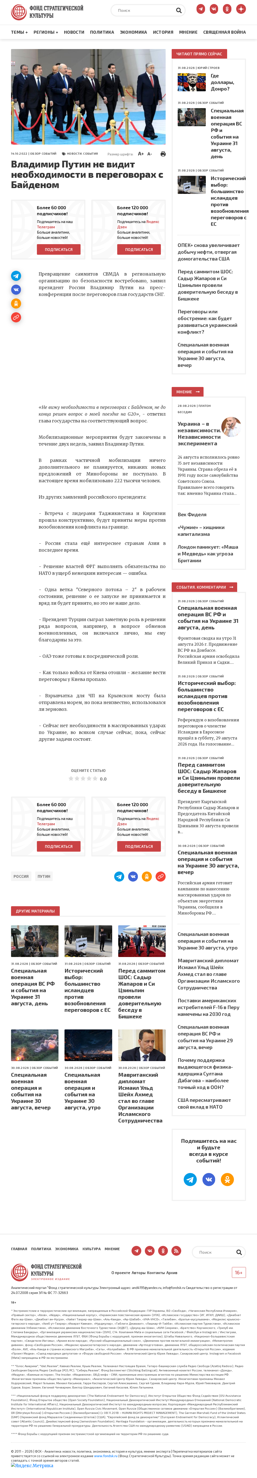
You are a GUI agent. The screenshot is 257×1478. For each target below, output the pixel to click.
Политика (102, 31)
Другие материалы (35, 911)
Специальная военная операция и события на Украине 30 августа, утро (83, 1090)
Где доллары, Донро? (222, 82)
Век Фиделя (192, 514)
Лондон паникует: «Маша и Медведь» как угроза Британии (208, 553)
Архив (171, 1272)
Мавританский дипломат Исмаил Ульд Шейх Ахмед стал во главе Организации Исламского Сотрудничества (140, 1097)
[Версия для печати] (163, 153)
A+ (141, 153)
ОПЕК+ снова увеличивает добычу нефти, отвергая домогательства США (209, 252)
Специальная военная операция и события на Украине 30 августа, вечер (31, 1090)
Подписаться (59, 249)
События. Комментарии (201, 587)
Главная (19, 1249)
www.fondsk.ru (105, 1456)
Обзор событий (43, 153)
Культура (92, 1249)
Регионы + (46, 31)
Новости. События (82, 153)
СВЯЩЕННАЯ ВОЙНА (224, 31)
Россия (21, 876)
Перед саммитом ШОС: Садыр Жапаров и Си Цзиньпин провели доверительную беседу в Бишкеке (141, 993)
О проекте (120, 1272)
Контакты (156, 1272)
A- (149, 153)
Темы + (19, 31)
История (163, 31)
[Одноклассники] (16, 303)
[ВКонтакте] (16, 290)
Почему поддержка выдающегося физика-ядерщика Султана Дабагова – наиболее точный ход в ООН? (205, 1073)
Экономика (133, 31)
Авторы (139, 1272)
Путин (44, 876)
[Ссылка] (16, 317)
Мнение (188, 31)
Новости (74, 31)
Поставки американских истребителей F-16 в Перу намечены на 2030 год (208, 1007)
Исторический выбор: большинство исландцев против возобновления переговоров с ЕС (88, 990)
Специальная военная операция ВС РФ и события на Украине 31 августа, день (33, 986)
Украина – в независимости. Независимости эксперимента (199, 433)
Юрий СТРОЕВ (209, 67)
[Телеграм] (16, 276)
